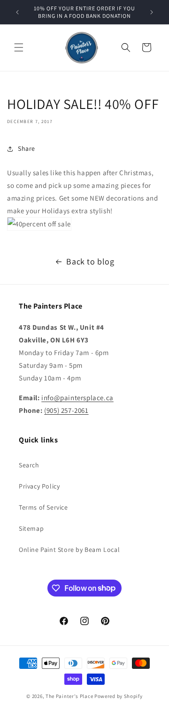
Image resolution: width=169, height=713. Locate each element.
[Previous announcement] (17, 12)
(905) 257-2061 (66, 410)
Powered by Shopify (118, 696)
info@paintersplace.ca (77, 397)
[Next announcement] (151, 12)
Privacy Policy (39, 486)
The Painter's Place (69, 696)
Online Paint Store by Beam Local (69, 549)
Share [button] (26, 148)
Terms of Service (43, 507)
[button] (18, 47)
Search (29, 465)
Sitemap (31, 528)
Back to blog (90, 261)
